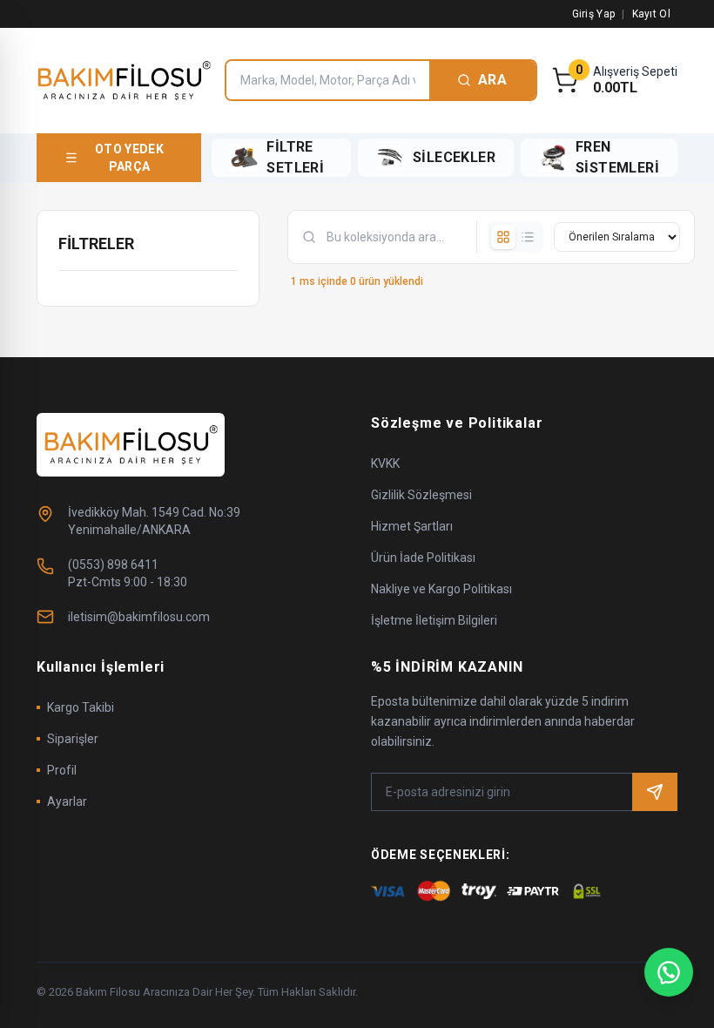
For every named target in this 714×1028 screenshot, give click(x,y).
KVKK (385, 463)
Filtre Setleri (295, 157)
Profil (62, 770)
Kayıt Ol (651, 14)
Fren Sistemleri (617, 157)
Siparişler (72, 739)
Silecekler (454, 157)
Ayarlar (67, 801)
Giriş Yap (594, 14)
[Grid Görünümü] (503, 237)
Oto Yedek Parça (129, 157)
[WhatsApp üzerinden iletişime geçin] (668, 972)
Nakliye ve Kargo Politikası (441, 589)
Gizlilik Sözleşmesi (421, 495)
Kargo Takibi (80, 707)
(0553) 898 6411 (113, 564)
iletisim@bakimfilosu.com (139, 617)
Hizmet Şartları (412, 526)
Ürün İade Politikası (423, 558)
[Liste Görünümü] (527, 237)
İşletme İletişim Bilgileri (434, 620)
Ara (493, 79)
